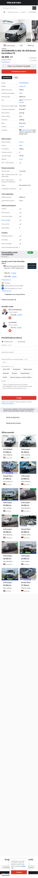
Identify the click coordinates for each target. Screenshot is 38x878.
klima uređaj (6, 220)
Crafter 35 (22, 86)
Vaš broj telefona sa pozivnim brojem (15, 359)
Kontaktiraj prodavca (19, 71)
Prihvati (19, 872)
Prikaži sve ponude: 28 (9, 299)
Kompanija (21, 342)
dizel (20, 145)
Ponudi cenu (6, 62)
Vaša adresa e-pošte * (8, 352)
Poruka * (4, 381)
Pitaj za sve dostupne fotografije (19, 66)
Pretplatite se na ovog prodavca (15, 294)
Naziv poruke (8, 366)
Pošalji (19, 398)
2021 (20, 93)
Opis (16, 77)
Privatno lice (8, 342)
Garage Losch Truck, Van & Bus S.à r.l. (13, 262)
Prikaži (21, 102)
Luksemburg (26, 130)
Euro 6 (21, 142)
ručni (20, 159)
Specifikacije (7, 77)
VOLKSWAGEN (24, 83)
